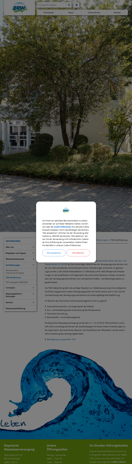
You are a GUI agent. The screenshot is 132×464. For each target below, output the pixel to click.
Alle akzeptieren (54, 252)
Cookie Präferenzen (62, 226)
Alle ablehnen (78, 252)
